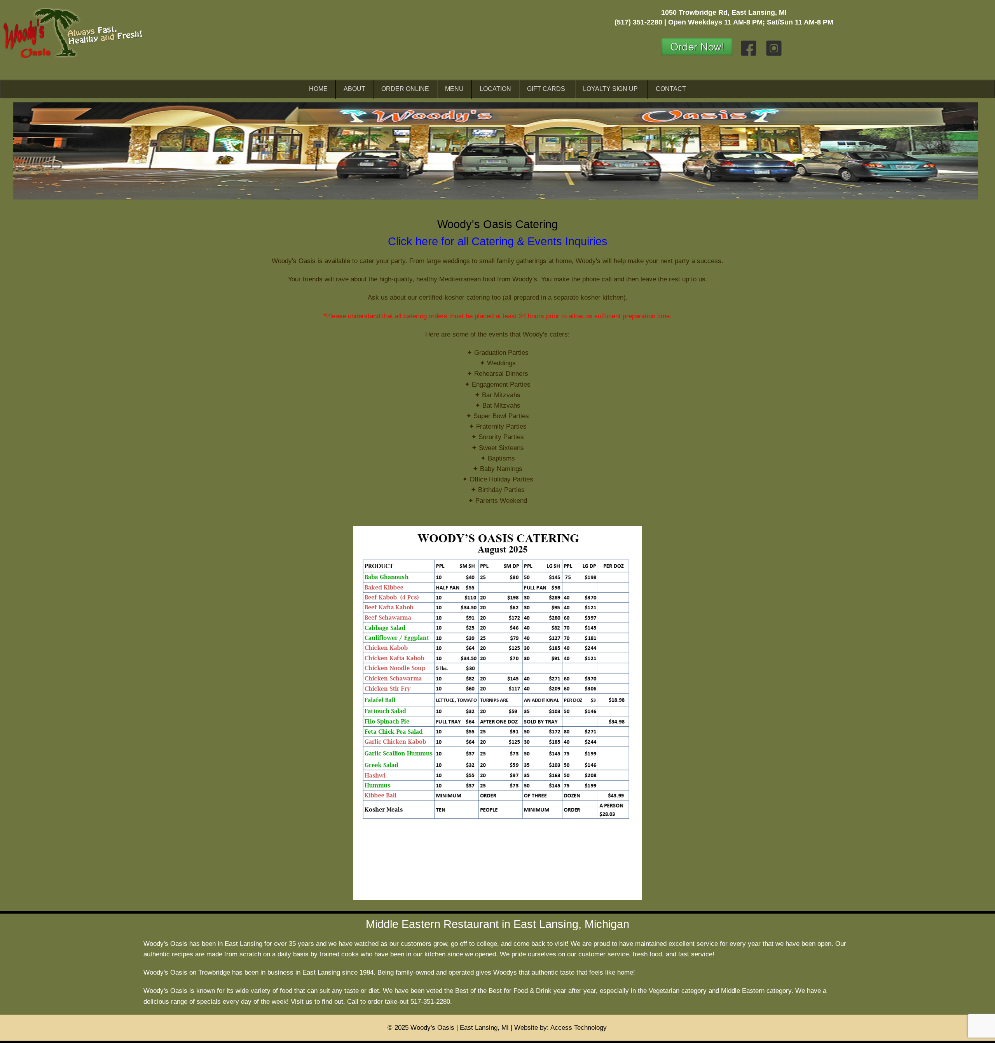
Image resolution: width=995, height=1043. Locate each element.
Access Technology (578, 1027)
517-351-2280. (431, 1001)
